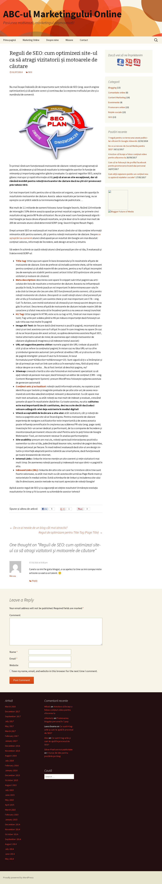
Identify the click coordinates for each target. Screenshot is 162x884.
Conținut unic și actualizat (31, 386)
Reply (34, 580)
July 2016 (9, 760)
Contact (84, 40)
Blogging (112, 87)
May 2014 (9, 858)
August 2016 (11, 755)
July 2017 (9, 721)
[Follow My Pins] (137, 62)
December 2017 (12, 711)
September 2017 (13, 716)
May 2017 (9, 726)
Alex (46, 737)
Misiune (69, 40)
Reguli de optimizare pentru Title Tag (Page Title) (71, 532)
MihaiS (47, 706)
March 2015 (10, 809)
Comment (15, 615)
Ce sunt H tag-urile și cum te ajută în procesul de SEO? (58, 729)
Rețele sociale (115, 112)
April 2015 (9, 804)
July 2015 (9, 790)
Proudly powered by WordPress (18, 877)
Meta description (25, 279)
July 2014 (9, 849)
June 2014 (10, 853)
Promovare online (116, 107)
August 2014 (11, 844)
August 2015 (11, 785)
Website (13, 665)
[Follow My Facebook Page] (121, 62)
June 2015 (10, 795)
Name (13, 651)
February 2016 (12, 765)
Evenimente (113, 102)
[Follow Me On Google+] (129, 62)
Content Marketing (117, 97)
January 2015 (11, 819)
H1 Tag (20, 314)
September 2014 (13, 839)
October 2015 (11, 780)
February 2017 (12, 736)
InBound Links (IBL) (27, 470)
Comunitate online (116, 92)
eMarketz (48, 718)
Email (13, 658)
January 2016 (11, 770)
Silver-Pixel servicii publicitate (58, 749)
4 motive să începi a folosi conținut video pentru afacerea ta (58, 710)
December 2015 (12, 775)
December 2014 (12, 824)
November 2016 (12, 750)
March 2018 (10, 706)
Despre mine (52, 40)
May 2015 (9, 799)
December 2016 (12, 745)
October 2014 (11, 834)
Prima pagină (9, 40)
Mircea (12, 576)
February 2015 (12, 814)
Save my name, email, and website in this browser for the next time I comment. (54, 671)
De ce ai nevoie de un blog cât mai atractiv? (38, 528)
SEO (30, 72)
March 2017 (10, 731)
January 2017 (11, 740)
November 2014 (12, 829)
